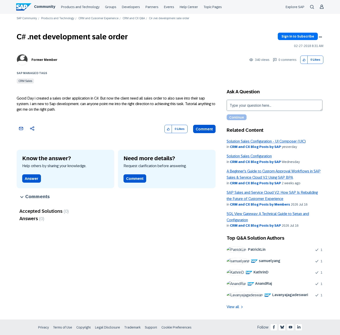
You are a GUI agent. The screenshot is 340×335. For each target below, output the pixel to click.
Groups (110, 7)
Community (44, 7)
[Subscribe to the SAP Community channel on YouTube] (290, 327)
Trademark (132, 327)
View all (233, 307)
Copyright (83, 327)
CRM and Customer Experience (98, 18)
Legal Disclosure (107, 327)
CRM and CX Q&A (134, 18)
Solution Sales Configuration (249, 156)
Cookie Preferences (176, 327)
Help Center (189, 7)
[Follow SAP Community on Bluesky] (282, 327)
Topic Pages (213, 7)
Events (169, 7)
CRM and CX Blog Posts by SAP (255, 147)
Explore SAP (295, 7)
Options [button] (320, 37)
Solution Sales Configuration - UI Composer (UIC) (266, 141)
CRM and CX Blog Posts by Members (260, 204)
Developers (131, 7)
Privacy (43, 327)
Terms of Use (62, 327)
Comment (204, 129)
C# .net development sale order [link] (169, 18)
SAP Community (27, 18)
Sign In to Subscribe (297, 36)
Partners (151, 7)
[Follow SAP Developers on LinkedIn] (299, 327)
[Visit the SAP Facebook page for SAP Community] (274, 327)
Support (151, 327)
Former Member (44, 60)
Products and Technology (80, 7)
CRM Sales (25, 81)
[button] (304, 60)
